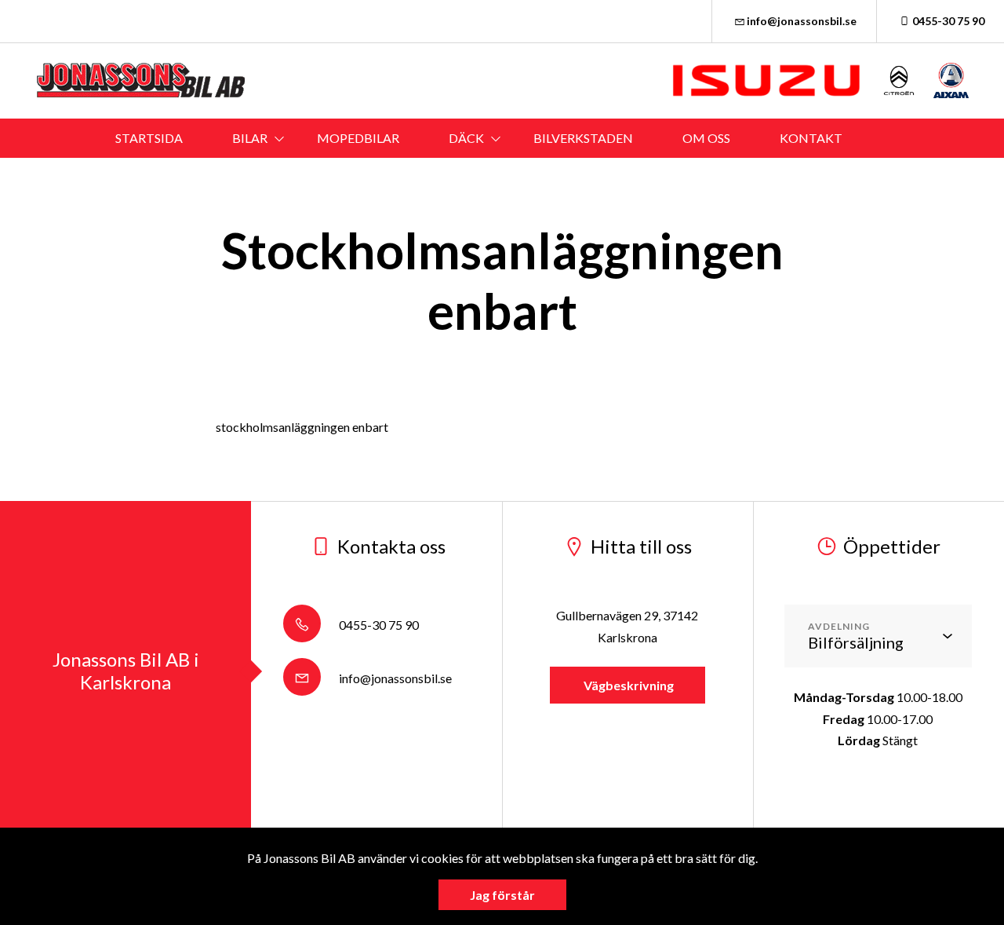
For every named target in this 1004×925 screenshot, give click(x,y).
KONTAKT (811, 137)
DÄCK (466, 137)
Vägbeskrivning (627, 685)
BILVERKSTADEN (583, 137)
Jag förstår (502, 894)
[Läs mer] (766, 80)
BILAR (249, 137)
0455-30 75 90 (948, 20)
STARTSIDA (149, 137)
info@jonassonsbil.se (802, 20)
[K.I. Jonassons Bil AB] (145, 81)
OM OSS (706, 137)
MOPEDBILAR (358, 137)
